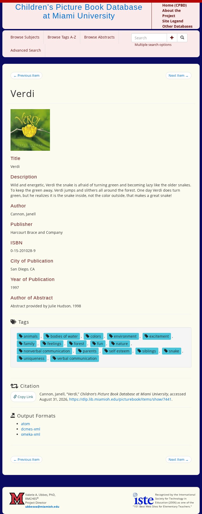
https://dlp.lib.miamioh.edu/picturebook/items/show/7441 (120, 399)
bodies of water (64, 336)
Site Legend (172, 20)
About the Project (171, 13)
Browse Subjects (25, 37)
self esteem (119, 350)
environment (125, 336)
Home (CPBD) (174, 5)
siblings (149, 350)
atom (25, 423)
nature (122, 343)
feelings (54, 343)
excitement (159, 336)
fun (100, 343)
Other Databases (177, 26)
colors (95, 336)
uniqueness (34, 358)
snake (174, 350)
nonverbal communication (47, 350)
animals (31, 336)
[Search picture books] (182, 37)
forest (79, 343)
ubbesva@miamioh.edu (42, 506)
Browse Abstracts (99, 37)
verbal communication (77, 358)
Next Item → (179, 75)
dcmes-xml (30, 428)
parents (90, 350)
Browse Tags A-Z (62, 37)
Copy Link (25, 396)
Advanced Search (26, 50)
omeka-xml (30, 434)
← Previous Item (26, 75)
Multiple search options (153, 44)
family (29, 343)
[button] (172, 37)
